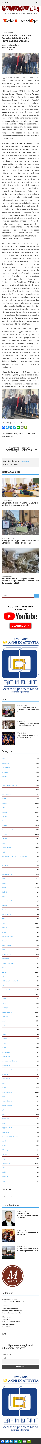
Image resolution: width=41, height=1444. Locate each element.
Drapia (4, 861)
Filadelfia (4, 892)
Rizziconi (4, 1030)
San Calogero (6, 1052)
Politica (4, 1003)
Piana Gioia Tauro (7, 990)
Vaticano (4, 1154)
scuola (24, 434)
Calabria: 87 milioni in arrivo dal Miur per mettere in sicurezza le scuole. (20, 504)
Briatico (4, 799)
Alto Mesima (6, 768)
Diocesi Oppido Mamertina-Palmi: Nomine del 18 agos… (27, 1215)
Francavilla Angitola (8, 901)
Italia (3, 923)
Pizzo (3, 994)
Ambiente (5, 772)
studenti (31, 434)
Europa (4, 883)
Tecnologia (5, 1132)
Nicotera (4, 972)
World (4, 1172)
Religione (5, 1016)
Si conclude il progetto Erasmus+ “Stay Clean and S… (28, 709)
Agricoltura (5, 763)
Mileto (4, 950)
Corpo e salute (6, 821)
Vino (3, 1168)
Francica (4, 905)
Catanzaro (5, 812)
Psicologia (5, 1008)
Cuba (3, 843)
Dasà (3, 852)
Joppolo (4, 928)
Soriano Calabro (7, 1101)
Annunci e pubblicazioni (9, 785)
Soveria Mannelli (7, 1105)
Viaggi (3, 1159)
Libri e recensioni (7, 936)
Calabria (4, 803)
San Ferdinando (7, 1065)
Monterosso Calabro (8, 963)
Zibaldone (5, 1176)
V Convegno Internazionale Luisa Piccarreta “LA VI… (28, 725)
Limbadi (4, 941)
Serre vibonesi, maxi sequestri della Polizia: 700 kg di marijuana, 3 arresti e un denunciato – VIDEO (20, 580)
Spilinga (4, 1110)
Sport (3, 1114)
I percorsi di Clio (7, 914)
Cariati (4, 808)
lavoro (4, 932)
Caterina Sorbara (13, 45)
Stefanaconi (5, 1119)
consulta (9, 434)
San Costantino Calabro (9, 1061)
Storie (3, 1123)
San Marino (5, 1074)
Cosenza (4, 825)
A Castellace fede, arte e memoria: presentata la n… (28, 1250)
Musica (4, 968)
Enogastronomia (7, 874)
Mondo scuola (6, 954)
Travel (4, 1141)
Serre (3, 1096)
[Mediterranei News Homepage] (13, 1276)
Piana (3, 985)
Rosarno (4, 1039)
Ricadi (3, 1021)
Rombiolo (5, 1034)
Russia (4, 1043)
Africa (3, 759)
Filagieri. (17, 434)
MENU (6, 3)
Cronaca (4, 834)
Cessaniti (4, 816)
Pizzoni (4, 999)
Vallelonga (5, 1150)
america (4, 776)
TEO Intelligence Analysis (10, 1136)
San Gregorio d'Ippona (9, 1070)
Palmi (3, 976)
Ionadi (4, 919)
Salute (4, 1048)
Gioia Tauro (5, 910)
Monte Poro (6, 959)
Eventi (4, 888)
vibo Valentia (7, 437)
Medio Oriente (6, 945)
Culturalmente (6, 848)
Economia (5, 865)
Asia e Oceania (6, 794)
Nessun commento (8, 47)
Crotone (4, 839)
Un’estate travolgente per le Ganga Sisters (27, 736)
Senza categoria (7, 1092)
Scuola (4, 1088)
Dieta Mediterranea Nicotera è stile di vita (15, 856)
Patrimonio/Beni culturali (10, 981)
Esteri (3, 879)
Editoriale (5, 870)
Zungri (4, 1181)
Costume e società (8, 830)
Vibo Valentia (6, 1163)
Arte (3, 790)
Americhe (5, 781)
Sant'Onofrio (6, 1079)
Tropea (4, 1145)
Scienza (4, 1083)
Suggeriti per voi (7, 1128)
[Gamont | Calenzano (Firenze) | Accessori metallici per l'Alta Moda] (20, 665)
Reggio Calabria (7, 1012)
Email (4, 1358)
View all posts (24, 461)
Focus (3, 896)
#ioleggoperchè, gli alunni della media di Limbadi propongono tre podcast (20, 541)
